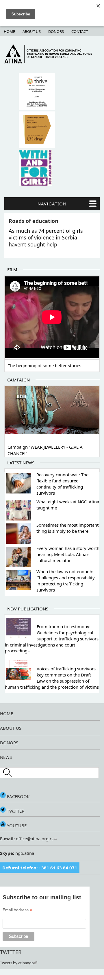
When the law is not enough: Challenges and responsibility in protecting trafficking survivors (65, 580)
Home (9, 31)
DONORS (9, 742)
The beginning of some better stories (44, 365)
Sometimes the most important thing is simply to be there (67, 528)
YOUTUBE (16, 825)
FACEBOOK (17, 796)
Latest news (20, 463)
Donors (56, 31)
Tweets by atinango (17, 962)
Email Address (17, 910)
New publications (27, 609)
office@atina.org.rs (34, 838)
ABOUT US (10, 728)
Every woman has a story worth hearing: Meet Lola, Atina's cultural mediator (67, 554)
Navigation (52, 204)
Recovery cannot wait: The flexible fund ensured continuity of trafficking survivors (62, 484)
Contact (79, 31)
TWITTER (15, 811)
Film (12, 269)
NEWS (6, 757)
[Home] (52, 62)
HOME (6, 713)
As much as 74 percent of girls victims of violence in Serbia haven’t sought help (46, 237)
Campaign (18, 380)
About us (32, 31)
